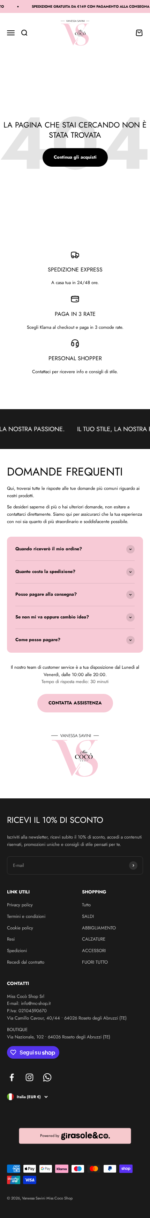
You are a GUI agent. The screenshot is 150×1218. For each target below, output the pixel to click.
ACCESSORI (94, 950)
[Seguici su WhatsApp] (47, 1077)
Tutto (86, 904)
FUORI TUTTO (95, 962)
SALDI (88, 916)
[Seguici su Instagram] (29, 1077)
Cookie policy (20, 928)
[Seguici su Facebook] (11, 1077)
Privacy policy (20, 904)
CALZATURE (93, 939)
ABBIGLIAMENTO (99, 928)
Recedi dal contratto (25, 962)
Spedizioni (17, 950)
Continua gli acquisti (75, 157)
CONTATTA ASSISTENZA (75, 702)
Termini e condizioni (26, 916)
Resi (11, 939)
